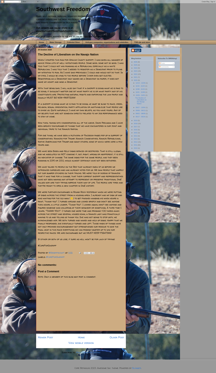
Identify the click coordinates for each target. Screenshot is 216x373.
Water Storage (56, 42)
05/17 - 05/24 (141, 117)
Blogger (136, 368)
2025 (136, 65)
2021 (136, 77)
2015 (136, 133)
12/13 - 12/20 (141, 83)
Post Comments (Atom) (88, 352)
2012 (136, 142)
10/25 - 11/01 (140, 95)
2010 (136, 148)
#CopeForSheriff (55, 256)
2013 (136, 139)
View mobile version (81, 343)
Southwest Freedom (63, 9)
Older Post (117, 337)
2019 (136, 120)
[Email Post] (80, 252)
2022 (136, 74)
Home (41, 42)
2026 (136, 62)
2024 (136, 68)
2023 (136, 71)
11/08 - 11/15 (140, 89)
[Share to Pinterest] (93, 253)
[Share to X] (89, 253)
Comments (164, 67)
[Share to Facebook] (91, 253)
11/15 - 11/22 (140, 86)
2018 (136, 123)
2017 (136, 127)
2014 (136, 136)
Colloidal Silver (73, 42)
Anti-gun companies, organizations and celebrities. (107, 42)
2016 (136, 130)
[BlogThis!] (87, 253)
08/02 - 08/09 (141, 113)
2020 (136, 80)
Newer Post (45, 337)
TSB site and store (142, 42)
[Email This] (85, 253)
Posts (162, 63)
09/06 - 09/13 (141, 110)
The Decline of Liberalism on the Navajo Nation (140, 100)
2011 (136, 145)
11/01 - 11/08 (140, 92)
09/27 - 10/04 (141, 107)
